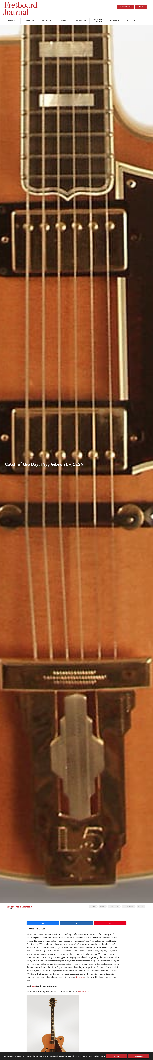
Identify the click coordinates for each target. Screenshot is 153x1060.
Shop (141, 6)
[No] (141, 1056)
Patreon (12, 21)
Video (64, 21)
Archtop (140, 906)
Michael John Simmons (19, 906)
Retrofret (80, 977)
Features (29, 21)
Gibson (102, 906)
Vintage (93, 906)
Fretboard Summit (98, 21)
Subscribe (125, 6)
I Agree (116, 1056)
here (34, 985)
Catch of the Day (128, 906)
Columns (46, 21)
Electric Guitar (113, 906)
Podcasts (81, 21)
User (127, 21)
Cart (135, 21)
